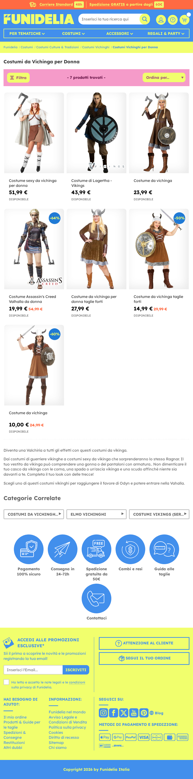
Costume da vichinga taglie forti (158, 299)
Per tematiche (25, 33)
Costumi (71, 33)
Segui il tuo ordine (148, 658)
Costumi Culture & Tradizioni (57, 47)
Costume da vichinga (153, 180)
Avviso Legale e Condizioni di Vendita (68, 720)
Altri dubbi (13, 747)
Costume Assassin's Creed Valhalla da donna (32, 299)
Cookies (56, 732)
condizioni (77, 682)
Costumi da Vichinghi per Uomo (36, 514)
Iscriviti (75, 669)
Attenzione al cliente (147, 643)
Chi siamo (58, 747)
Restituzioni (14, 742)
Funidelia (10, 47)
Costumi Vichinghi (95, 47)
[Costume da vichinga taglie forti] (159, 249)
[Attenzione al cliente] (173, 20)
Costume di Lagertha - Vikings (91, 183)
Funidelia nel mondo (67, 712)
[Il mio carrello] (184, 20)
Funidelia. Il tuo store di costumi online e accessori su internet (39, 19)
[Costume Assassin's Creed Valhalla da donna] (34, 249)
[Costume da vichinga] (159, 132)
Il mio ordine (15, 717)
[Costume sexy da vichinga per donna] (34, 132)
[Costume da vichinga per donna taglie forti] (96, 249)
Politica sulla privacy (67, 727)
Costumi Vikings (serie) (160, 514)
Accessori (117, 33)
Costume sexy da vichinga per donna (32, 183)
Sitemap (56, 742)
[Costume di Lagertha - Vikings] (96, 132)
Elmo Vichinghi (88, 514)
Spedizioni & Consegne (15, 735)
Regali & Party (164, 33)
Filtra (21, 77)
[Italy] (103, 713)
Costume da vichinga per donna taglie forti (94, 299)
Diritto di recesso (64, 737)
